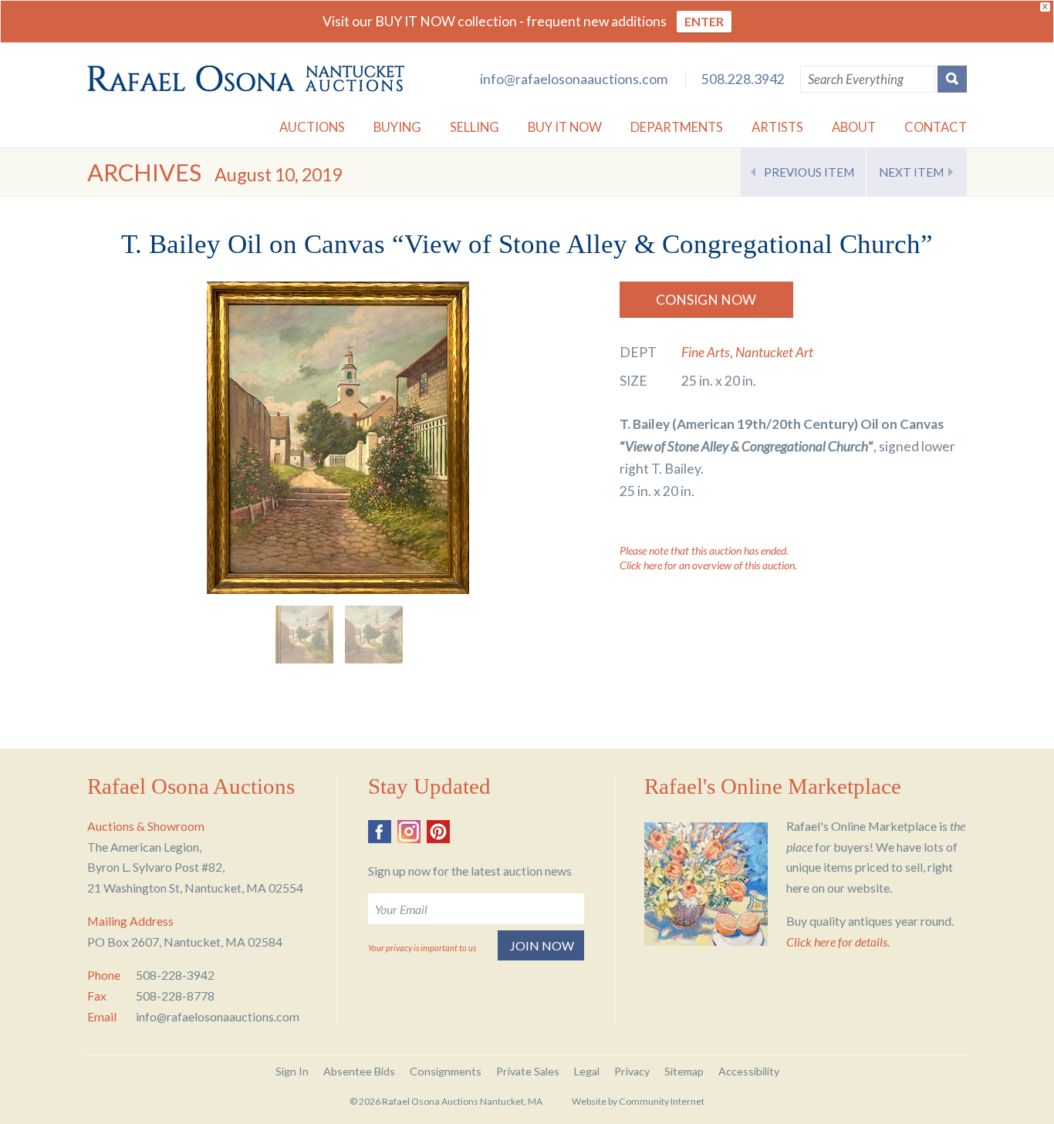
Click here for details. (838, 941)
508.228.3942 (743, 79)
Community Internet (661, 1101)
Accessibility (748, 1071)
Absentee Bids (359, 1071)
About (854, 127)
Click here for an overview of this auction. (708, 565)
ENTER (704, 21)
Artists (777, 127)
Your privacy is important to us (422, 948)
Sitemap (684, 1071)
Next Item (911, 172)
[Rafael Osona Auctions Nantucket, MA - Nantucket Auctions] (245, 79)
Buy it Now (565, 127)
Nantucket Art (774, 352)
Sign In (292, 1071)
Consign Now (706, 300)
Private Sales (527, 1071)
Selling (474, 127)
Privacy (632, 1071)
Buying (397, 127)
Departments (676, 127)
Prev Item (809, 172)
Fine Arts (705, 352)
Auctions (312, 127)
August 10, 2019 (278, 174)
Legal (587, 1071)
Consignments (445, 1071)
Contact (935, 127)
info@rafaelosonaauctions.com (573, 79)
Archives (144, 172)
